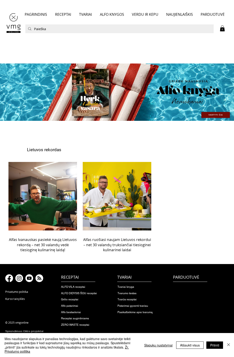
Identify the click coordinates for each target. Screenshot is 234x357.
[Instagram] (19, 278)
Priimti (214, 345)
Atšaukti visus (190, 345)
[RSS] (39, 278)
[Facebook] (9, 278)
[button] (222, 28)
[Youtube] (29, 278)
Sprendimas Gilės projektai (24, 331)
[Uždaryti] (228, 345)
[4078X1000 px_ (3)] (117, 92)
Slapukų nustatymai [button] (158, 345)
